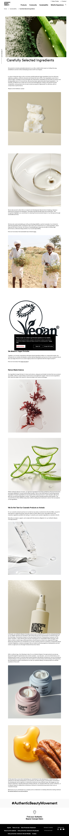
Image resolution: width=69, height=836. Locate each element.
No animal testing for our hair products (18, 791)
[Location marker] (34, 812)
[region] (35, 342)
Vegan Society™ (24, 361)
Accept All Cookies (48, 346)
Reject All (38, 346)
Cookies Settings (20, 346)
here (35, 231)
